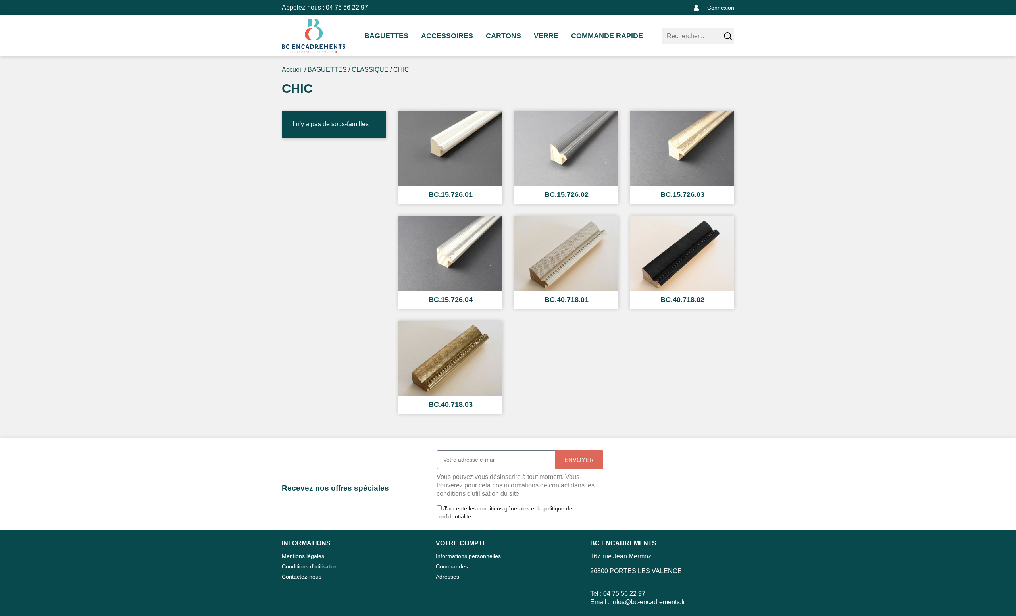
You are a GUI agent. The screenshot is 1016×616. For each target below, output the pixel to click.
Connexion (720, 7)
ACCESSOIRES (447, 36)
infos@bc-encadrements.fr (648, 602)
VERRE (546, 36)
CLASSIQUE (370, 69)
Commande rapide (607, 36)
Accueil (292, 69)
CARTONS (503, 36)
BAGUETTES (386, 36)
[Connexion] (696, 8)
